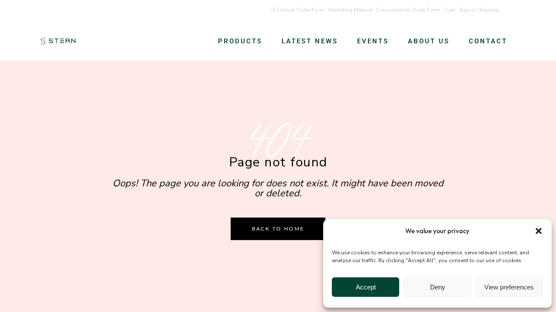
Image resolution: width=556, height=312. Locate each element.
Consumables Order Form (408, 9)
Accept (366, 287)
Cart (450, 9)
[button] (538, 231)
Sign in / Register (479, 9)
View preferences (509, 287)
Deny (437, 287)
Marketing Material (350, 9)
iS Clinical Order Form (297, 9)
